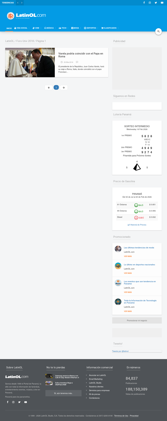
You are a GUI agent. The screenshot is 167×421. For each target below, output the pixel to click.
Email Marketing (95, 379)
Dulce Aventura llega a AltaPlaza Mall (64, 384)
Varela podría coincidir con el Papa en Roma (80, 55)
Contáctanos (94, 398)
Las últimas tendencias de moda (139, 247)
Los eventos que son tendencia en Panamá (140, 282)
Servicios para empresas (99, 390)
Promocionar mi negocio (137, 320)
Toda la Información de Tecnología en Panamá (140, 301)
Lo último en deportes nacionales (139, 264)
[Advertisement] (114, 15)
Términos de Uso (121, 415)
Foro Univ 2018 (25, 41)
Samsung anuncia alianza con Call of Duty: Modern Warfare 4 (67, 377)
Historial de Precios (138, 224)
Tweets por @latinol (120, 351)
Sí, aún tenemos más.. (63, 393)
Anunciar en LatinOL (97, 375)
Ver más (128, 256)
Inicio (9, 28)
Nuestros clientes (96, 386)
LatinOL (9, 41)
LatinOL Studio (95, 382)
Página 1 (41, 41)
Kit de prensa (94, 394)
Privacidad (134, 415)
